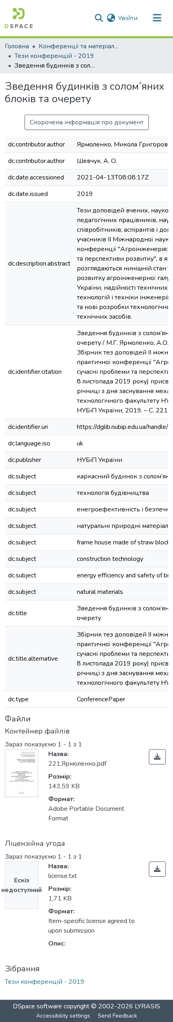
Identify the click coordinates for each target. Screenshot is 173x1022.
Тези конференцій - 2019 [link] (54, 56)
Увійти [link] (128, 18)
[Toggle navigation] (157, 18)
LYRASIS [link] (147, 1006)
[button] (19, 18)
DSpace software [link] (37, 1006)
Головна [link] (17, 46)
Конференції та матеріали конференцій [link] (79, 46)
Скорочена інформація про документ (87, 122)
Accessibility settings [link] (63, 1016)
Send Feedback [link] (117, 1016)
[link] (157, 756)
